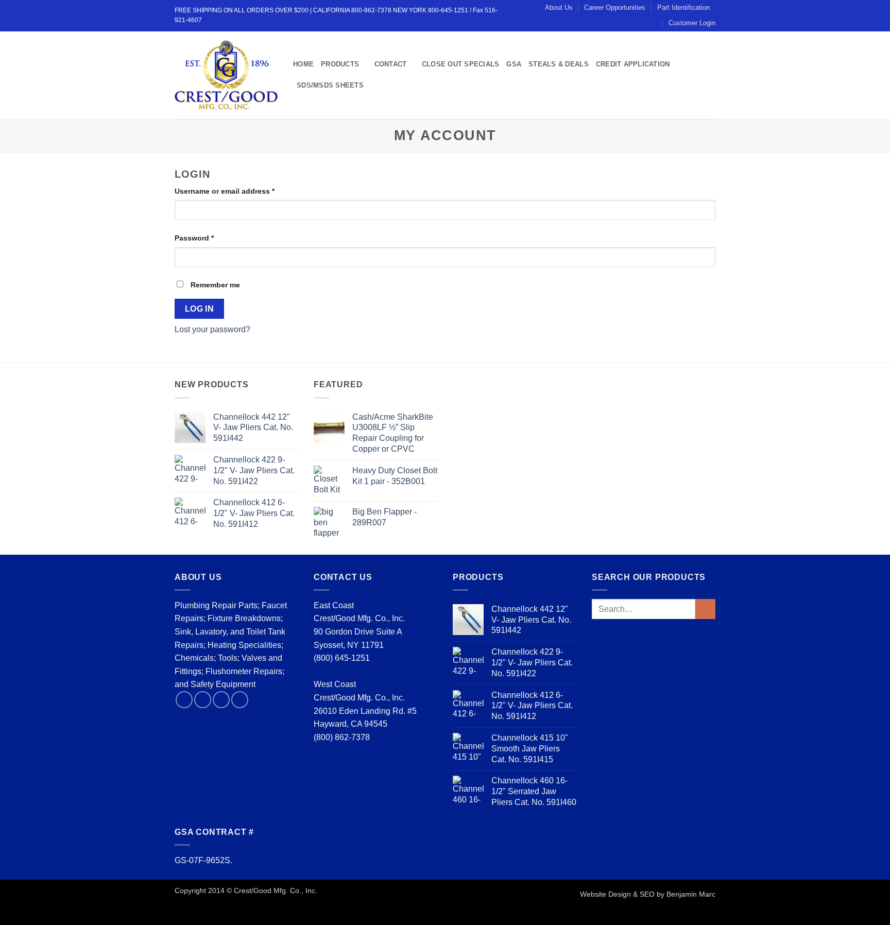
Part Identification (683, 7)
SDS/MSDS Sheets (330, 85)
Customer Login (692, 23)
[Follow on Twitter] (202, 699)
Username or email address (240, 190)
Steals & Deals (558, 64)
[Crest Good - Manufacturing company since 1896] (226, 75)
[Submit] (705, 609)
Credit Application (633, 64)
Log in (199, 308)
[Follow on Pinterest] (221, 699)
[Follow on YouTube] (239, 699)
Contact (390, 64)
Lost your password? (212, 329)
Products (340, 64)
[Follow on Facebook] (184, 699)
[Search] (375, 85)
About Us (559, 7)
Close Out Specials (461, 64)
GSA (513, 64)
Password (210, 237)
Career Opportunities (614, 7)
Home (303, 64)
